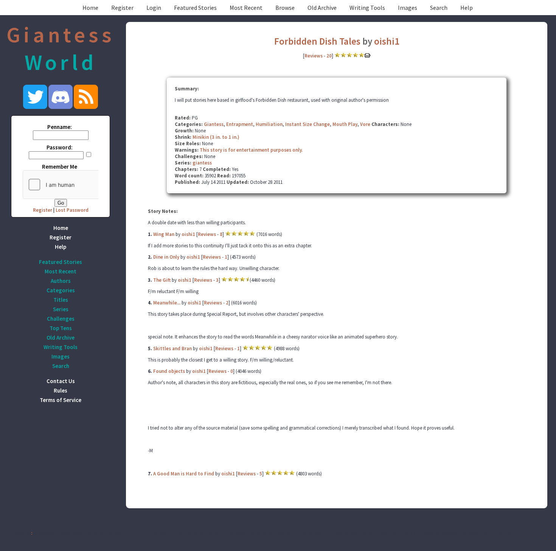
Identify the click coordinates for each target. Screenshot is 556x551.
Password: (60, 147)
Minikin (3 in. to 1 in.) (216, 137)
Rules (60, 390)
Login (153, 7)
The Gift (162, 280)
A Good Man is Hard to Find (183, 473)
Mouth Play (344, 124)
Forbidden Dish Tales (317, 41)
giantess (202, 163)
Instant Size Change (307, 124)
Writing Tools (367, 7)
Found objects (169, 371)
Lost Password (72, 210)
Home (90, 7)
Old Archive (322, 7)
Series (60, 309)
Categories (61, 290)
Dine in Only (166, 257)
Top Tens (61, 328)
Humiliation (269, 124)
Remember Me (59, 166)
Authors (61, 280)
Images (407, 7)
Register (122, 7)
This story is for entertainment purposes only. (251, 150)
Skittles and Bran (172, 348)
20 (329, 56)
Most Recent (246, 7)
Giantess (214, 124)
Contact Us (61, 381)
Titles (60, 299)
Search (438, 7)
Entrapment (239, 124)
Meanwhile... (166, 303)
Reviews (313, 56)
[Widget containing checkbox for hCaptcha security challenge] (80, 184)
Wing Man (163, 234)
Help (466, 7)
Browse (285, 7)
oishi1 (386, 41)
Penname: (59, 126)
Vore (365, 124)
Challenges (61, 318)
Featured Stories (195, 7)
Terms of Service (60, 400)
